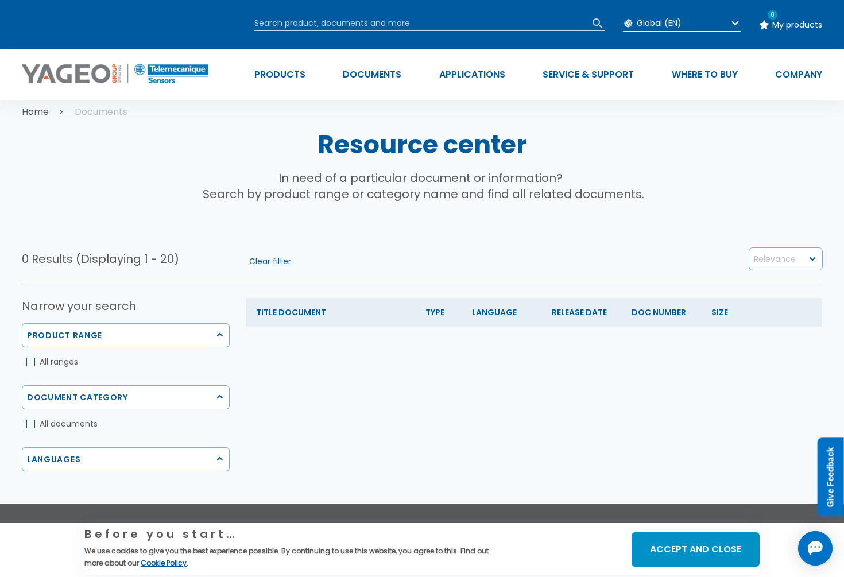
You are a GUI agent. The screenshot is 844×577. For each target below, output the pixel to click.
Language (494, 312)
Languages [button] (53, 459)
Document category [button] (77, 397)
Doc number (659, 312)
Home (35, 111)
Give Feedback (830, 477)
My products (797, 25)
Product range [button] (64, 335)
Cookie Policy (164, 563)
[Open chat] (815, 548)
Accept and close (695, 549)
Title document (291, 312)
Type (434, 312)
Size (719, 312)
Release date (579, 312)
